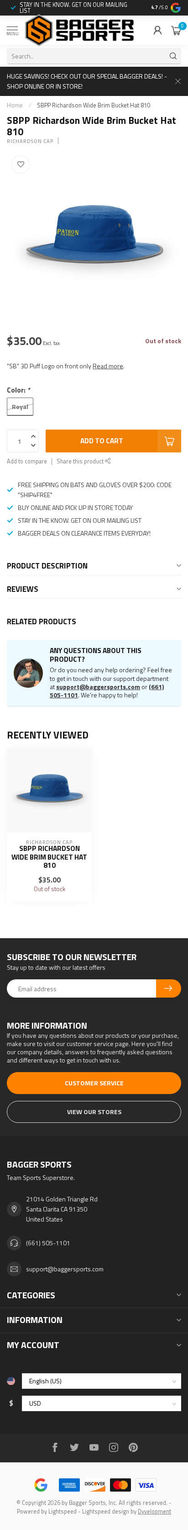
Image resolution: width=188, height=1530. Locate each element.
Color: (18, 390)
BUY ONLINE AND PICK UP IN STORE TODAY (75, 507)
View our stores (94, 1111)
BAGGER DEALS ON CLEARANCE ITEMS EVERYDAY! (84, 533)
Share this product (81, 461)
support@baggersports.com (98, 686)
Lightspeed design (105, 1511)
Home (15, 105)
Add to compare (27, 461)
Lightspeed (62, 1511)
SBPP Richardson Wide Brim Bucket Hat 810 (93, 105)
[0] (176, 30)
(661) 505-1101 (48, 1243)
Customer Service (94, 1083)
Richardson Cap (30, 140)
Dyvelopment (154, 1511)
